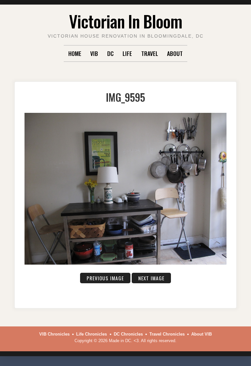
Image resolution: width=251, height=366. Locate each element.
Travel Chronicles (167, 334)
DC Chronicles (128, 334)
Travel (149, 53)
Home (74, 53)
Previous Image (105, 278)
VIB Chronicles (54, 334)
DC (110, 53)
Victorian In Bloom (125, 21)
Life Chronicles (91, 334)
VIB (94, 53)
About (175, 53)
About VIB (201, 334)
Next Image (151, 278)
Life (127, 53)
